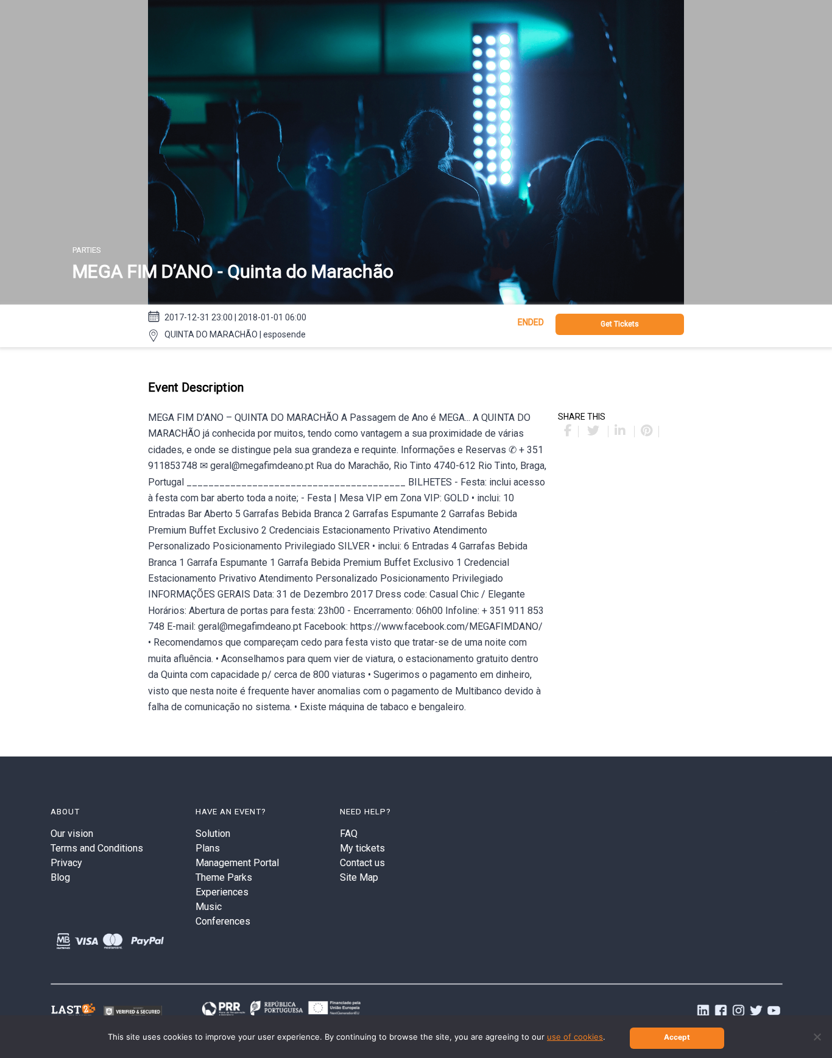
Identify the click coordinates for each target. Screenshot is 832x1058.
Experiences (222, 892)
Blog (60, 877)
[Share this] (568, 431)
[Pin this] (647, 431)
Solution (213, 833)
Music (209, 906)
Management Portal (237, 863)
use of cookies (575, 1037)
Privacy (66, 863)
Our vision (72, 833)
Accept (677, 1037)
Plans (208, 848)
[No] (817, 1037)
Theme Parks (224, 877)
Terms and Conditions (97, 848)
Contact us (362, 863)
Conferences (223, 921)
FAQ (349, 833)
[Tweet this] (594, 431)
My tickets (362, 848)
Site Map (359, 877)
